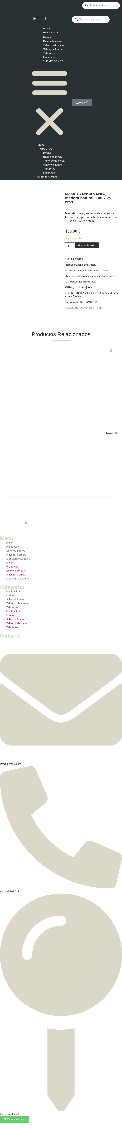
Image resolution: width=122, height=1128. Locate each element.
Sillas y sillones (52, 49)
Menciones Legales (18, 558)
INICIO (46, 28)
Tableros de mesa (53, 45)
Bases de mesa (52, 41)
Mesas (47, 37)
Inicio (9, 542)
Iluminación (50, 57)
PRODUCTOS (50, 32)
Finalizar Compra (16, 554)
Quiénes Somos (15, 550)
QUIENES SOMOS (53, 61)
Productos (12, 546)
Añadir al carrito (86, 245)
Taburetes (49, 53)
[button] (49, 102)
